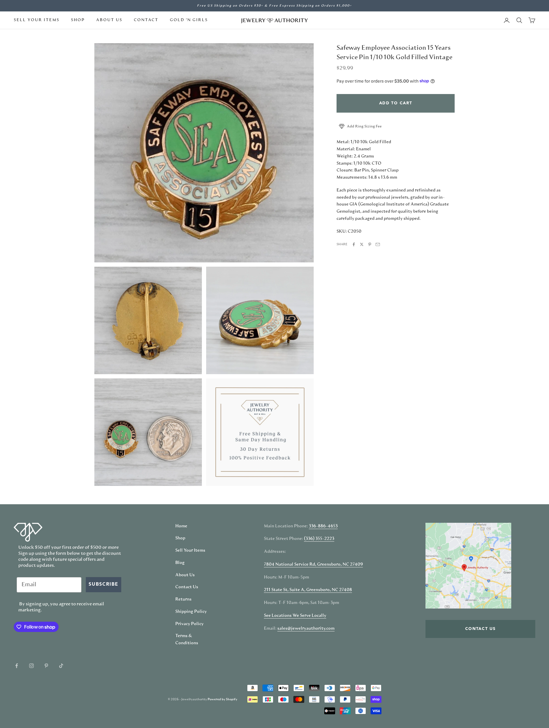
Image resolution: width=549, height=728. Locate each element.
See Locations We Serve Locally (295, 616)
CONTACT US (480, 629)
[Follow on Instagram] (31, 666)
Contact (146, 20)
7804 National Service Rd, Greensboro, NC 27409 (313, 564)
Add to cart (395, 103)
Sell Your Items (36, 20)
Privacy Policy (189, 624)
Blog (180, 563)
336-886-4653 (323, 526)
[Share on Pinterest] (369, 244)
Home (181, 526)
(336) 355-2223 (319, 539)
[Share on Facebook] (353, 244)
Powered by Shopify (222, 699)
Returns (183, 599)
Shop (78, 20)
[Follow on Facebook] (16, 666)
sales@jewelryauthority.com (306, 628)
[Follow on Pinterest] (46, 666)
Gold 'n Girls (189, 20)
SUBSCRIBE (103, 584)
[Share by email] (377, 244)
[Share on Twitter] (361, 244)
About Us (109, 20)
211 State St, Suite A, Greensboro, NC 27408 (308, 590)
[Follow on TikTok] (61, 666)
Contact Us (186, 587)
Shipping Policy (191, 612)
